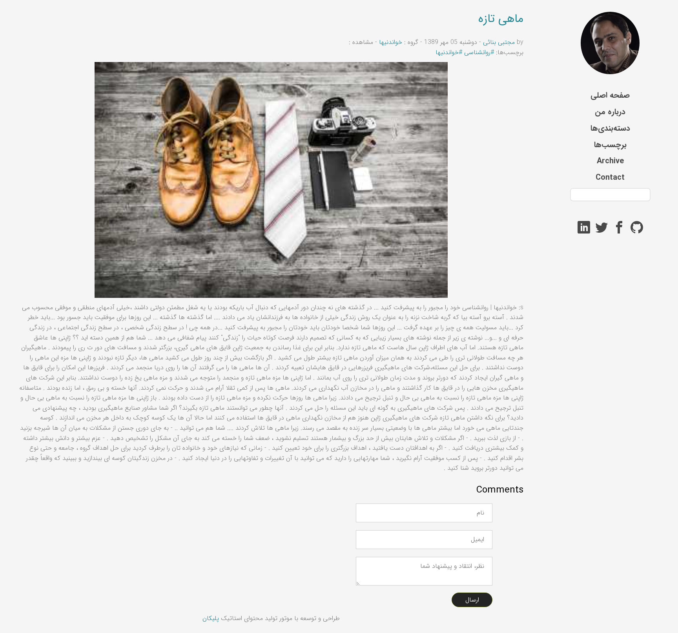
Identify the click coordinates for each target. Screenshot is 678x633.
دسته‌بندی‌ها (610, 128)
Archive (610, 161)
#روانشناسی (479, 52)
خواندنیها (389, 42)
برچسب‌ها (610, 145)
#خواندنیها (449, 52)
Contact (610, 177)
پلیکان (210, 618)
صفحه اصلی (610, 95)
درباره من (610, 112)
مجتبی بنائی (499, 42)
